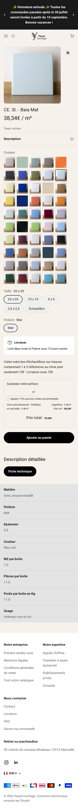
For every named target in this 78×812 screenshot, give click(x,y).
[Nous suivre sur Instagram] (6, 762)
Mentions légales (16, 660)
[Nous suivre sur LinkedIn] (16, 762)
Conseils (49, 685)
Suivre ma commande (19, 729)
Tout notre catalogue (19, 680)
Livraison (10, 714)
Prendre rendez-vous (18, 653)
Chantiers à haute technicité (55, 662)
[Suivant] (73, 15)
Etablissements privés (54, 675)
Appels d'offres (54, 653)
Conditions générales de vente (19, 670)
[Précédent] (4, 15)
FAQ (7, 721)
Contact (9, 706)
